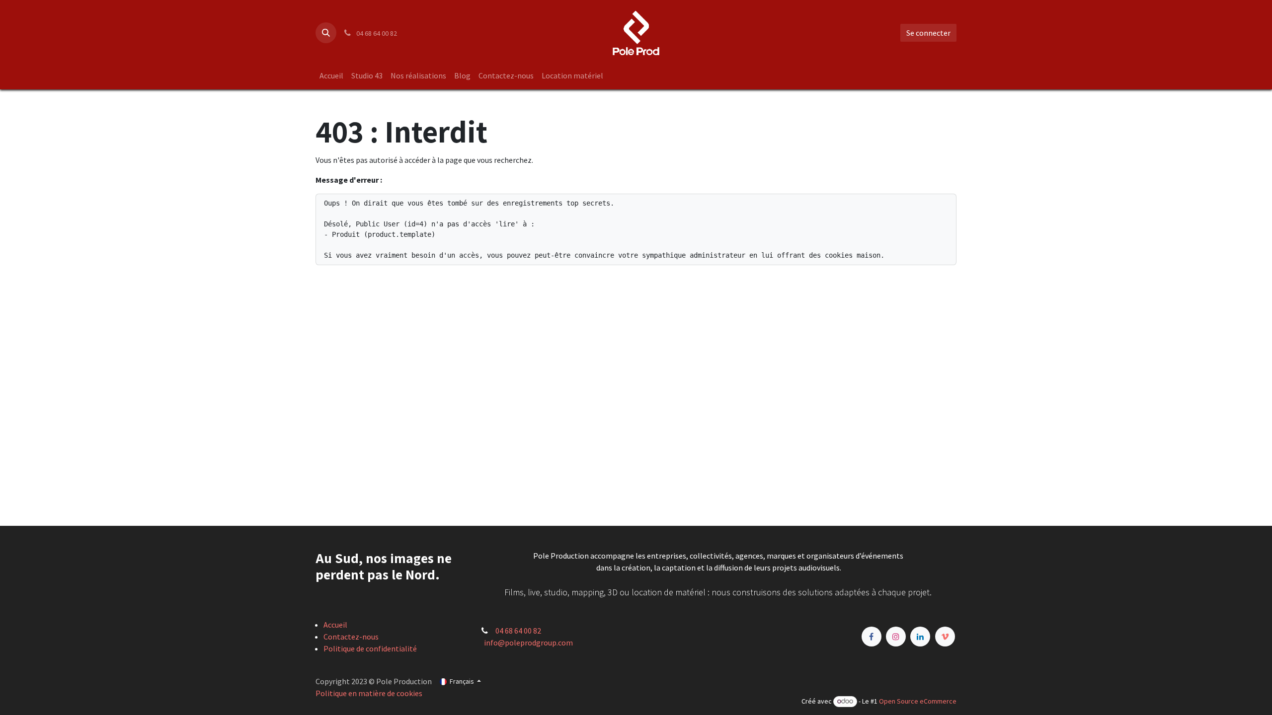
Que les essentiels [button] (858, 698)
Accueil (335, 625)
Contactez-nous (351, 637)
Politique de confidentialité (370, 648)
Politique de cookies (667, 697)
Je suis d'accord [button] (924, 698)
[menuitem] (331, 75)
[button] (326, 32)
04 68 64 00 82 (518, 631)
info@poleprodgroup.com (528, 642)
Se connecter (928, 33)
